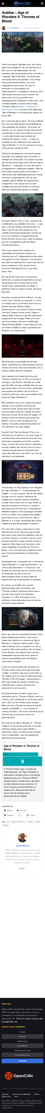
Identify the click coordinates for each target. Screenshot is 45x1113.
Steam (22, 106)
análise (30, 822)
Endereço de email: (22, 1050)
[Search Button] (42, 3)
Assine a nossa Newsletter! (21, 1094)
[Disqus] (22, 905)
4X (8, 822)
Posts (16, 1096)
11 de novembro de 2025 (30, 28)
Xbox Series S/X (9, 109)
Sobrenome (22, 1041)
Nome (22, 1031)
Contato (36, 1094)
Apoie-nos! (5, 1094)
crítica (38, 822)
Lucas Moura (14, 28)
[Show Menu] (3, 3)
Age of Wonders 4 (18, 822)
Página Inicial (6, 1096)
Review (5, 825)
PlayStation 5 (32, 106)
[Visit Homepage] (22, 3)
